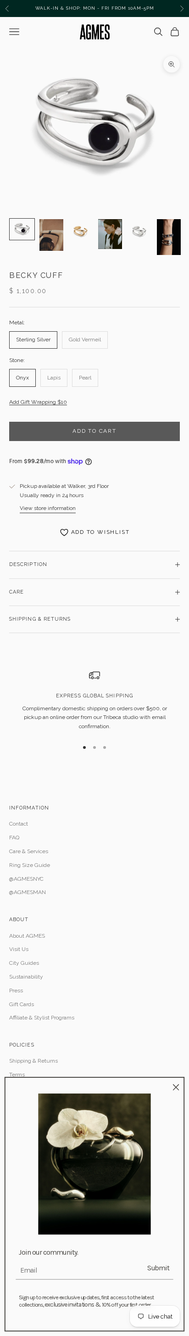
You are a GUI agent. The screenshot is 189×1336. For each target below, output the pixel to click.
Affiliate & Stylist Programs (41, 1017)
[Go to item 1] (22, 229)
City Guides (24, 963)
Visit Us (18, 949)
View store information (48, 508)
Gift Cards (21, 1004)
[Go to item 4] (110, 234)
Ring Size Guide (29, 865)
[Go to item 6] (169, 237)
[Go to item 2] (51, 235)
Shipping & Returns (33, 1061)
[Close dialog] (176, 1087)
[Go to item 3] (81, 231)
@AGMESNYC (26, 879)
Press (16, 990)
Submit (158, 1267)
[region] (94, 700)
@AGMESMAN (27, 892)
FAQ (14, 837)
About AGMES (27, 936)
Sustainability (26, 977)
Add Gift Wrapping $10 (38, 402)
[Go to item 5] (139, 231)
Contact (18, 824)
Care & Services (28, 851)
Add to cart (94, 431)
